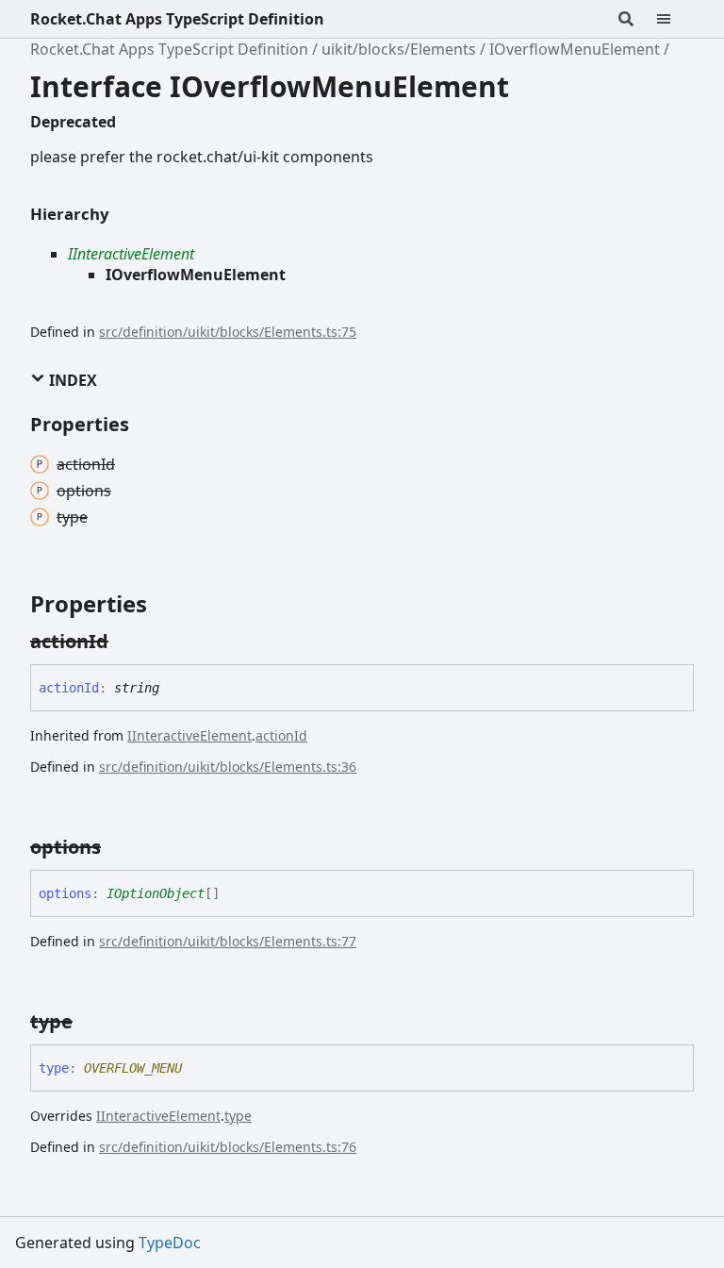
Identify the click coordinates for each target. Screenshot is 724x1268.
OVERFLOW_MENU (133, 1068)
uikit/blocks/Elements (398, 49)
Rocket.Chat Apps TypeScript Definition (177, 18)
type (238, 1116)
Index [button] (71, 380)
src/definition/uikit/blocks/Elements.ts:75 (227, 332)
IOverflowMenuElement (574, 49)
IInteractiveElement (131, 253)
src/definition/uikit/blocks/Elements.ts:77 (227, 941)
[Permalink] (125, 641)
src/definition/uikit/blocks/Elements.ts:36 (227, 767)
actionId (281, 735)
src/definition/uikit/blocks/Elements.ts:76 (227, 1147)
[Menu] (675, 19)
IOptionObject (156, 893)
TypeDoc (170, 1242)
